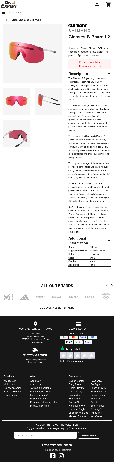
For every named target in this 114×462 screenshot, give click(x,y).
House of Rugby (77, 409)
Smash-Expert (98, 395)
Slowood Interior (99, 391)
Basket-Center (76, 380)
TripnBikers (97, 412)
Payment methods (39, 398)
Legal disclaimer (39, 395)
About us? (35, 380)
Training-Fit (97, 409)
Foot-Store (74, 398)
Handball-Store (77, 405)
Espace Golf (75, 395)
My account (10, 380)
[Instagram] (61, 456)
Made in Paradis (77, 416)
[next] (112, 285)
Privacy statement (39, 405)
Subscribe (89, 435)
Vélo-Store (96, 416)
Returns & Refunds (40, 391)
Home (6, 19)
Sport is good (97, 405)
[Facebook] (53, 456)
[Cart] (109, 4)
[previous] (107, 285)
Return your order (35, 362)
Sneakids (95, 402)
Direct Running (77, 388)
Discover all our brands (57, 307)
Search (17, 12)
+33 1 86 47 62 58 (35, 342)
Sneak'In (95, 398)
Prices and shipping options (44, 402)
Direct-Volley (75, 391)
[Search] (11, 12)
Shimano (79, 30)
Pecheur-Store (98, 388)
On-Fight (95, 384)
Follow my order (12, 388)
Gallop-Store (75, 402)
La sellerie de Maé (78, 412)
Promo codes (11, 395)
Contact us (35, 333)
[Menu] (3, 12)
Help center (10, 384)
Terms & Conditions (40, 388)
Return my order (12, 391)
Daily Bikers (75, 384)
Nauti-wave (97, 380)
